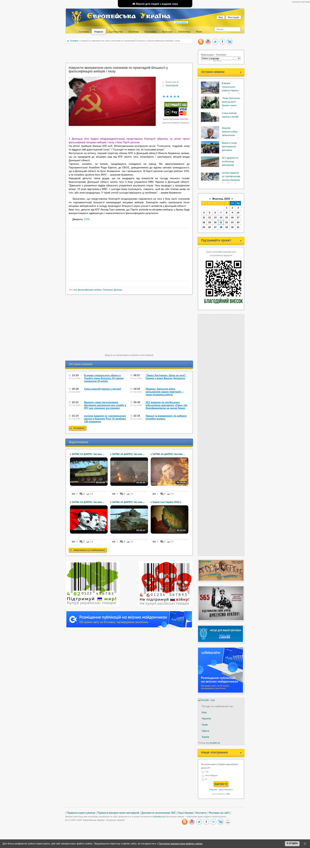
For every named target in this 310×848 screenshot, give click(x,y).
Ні (206, 779)
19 (209, 222)
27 (215, 227)
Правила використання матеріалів (118, 812)
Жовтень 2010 (221, 198)
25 (204, 227)
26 (209, 227)
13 (215, 217)
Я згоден (292, 843)
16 (232, 217)
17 (238, 217)
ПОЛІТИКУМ (172, 85)
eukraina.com (159, 816)
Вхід (221, 17)
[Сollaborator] (129, 626)
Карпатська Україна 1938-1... (167, 502)
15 (226, 217)
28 (221, 227)
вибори (98, 290)
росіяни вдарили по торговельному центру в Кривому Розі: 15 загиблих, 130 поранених (231, 180)
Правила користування (81, 812)
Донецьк (118, 290)
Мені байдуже (211, 775)
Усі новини (78, 428)
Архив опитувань (225, 790)
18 (204, 222)
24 (238, 222)
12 (209, 217)
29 (226, 227)
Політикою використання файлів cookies (181, 843)
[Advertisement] (129, 53)
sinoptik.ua (214, 743)
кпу (75, 290)
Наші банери (185, 812)
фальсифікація (85, 290)
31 (238, 227)
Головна (74, 41)
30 (232, 227)
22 (226, 222)
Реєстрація (233, 17)
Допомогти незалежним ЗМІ (158, 812)
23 (232, 222)
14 (221, 217)
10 (238, 212)
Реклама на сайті (219, 812)
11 (204, 217)
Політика (108, 290)
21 (221, 222)
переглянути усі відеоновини (89, 550)
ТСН (86, 219)
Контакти (200, 812)
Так (206, 772)
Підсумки (213, 790)
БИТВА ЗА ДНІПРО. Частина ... (88, 454)
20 (215, 222)
